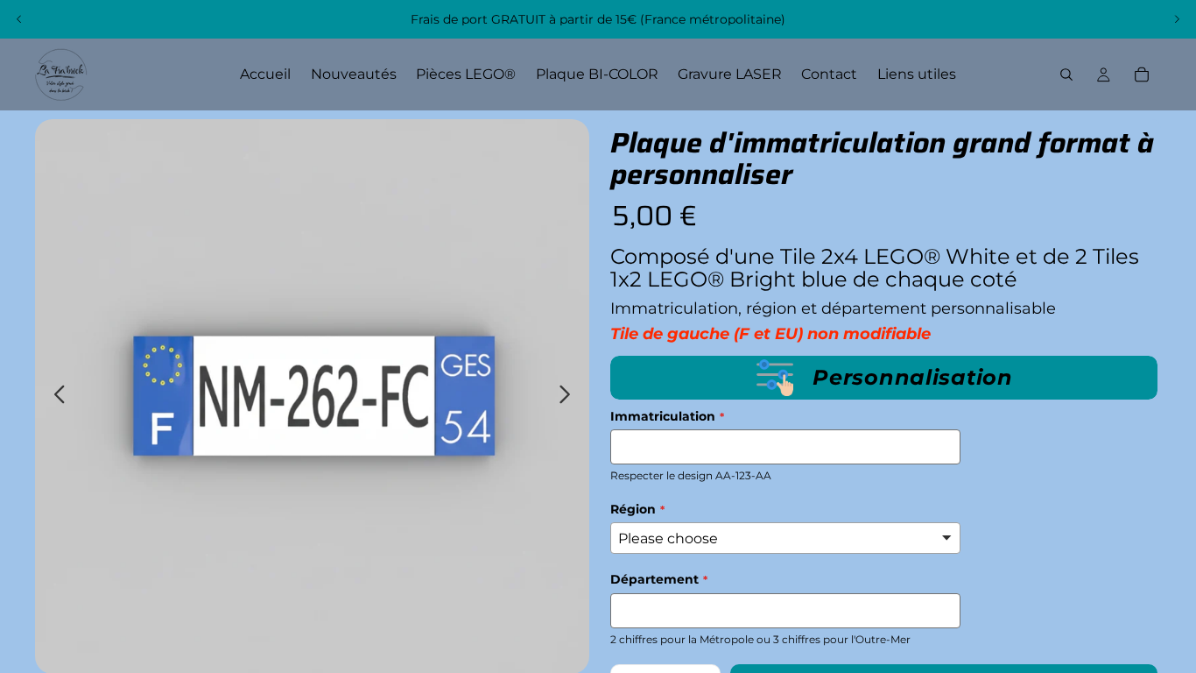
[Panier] (1141, 74)
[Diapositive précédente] (19, 19)
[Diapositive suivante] (1176, 19)
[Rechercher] (1066, 74)
